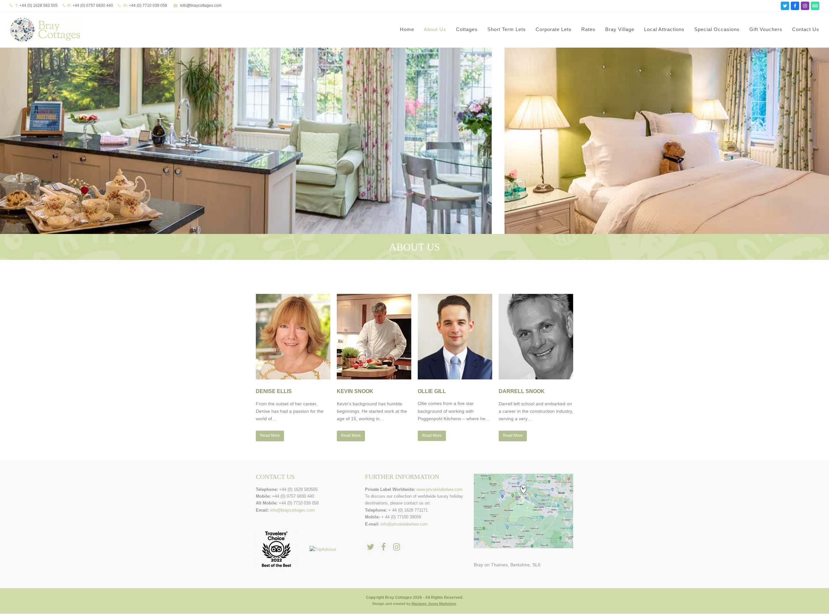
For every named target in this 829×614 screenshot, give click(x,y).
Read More (270, 435)
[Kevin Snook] (374, 337)
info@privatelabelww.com (404, 524)
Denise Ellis (274, 391)
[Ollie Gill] (455, 337)
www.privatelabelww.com (439, 489)
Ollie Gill (432, 391)
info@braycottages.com (200, 5)
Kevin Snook (355, 391)
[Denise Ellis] (293, 337)
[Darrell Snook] (536, 337)
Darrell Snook (522, 391)
